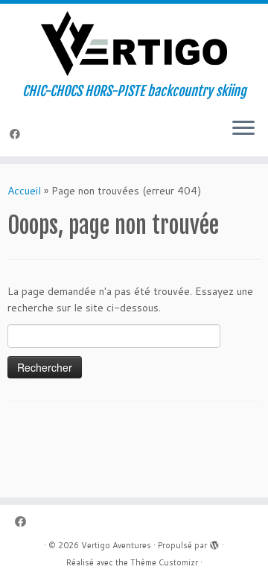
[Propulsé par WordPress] (214, 542)
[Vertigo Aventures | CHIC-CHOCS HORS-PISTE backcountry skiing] (134, 43)
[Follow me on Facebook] (17, 134)
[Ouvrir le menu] (243, 129)
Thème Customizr (164, 562)
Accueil (24, 190)
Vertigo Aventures (116, 545)
